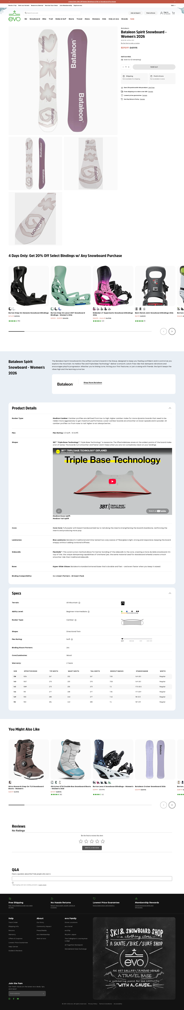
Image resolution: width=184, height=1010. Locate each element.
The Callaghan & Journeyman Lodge (76, 940)
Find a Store (150, 13)
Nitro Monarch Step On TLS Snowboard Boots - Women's (26, 788)
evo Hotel (68, 926)
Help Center (13, 946)
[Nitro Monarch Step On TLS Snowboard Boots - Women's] (29, 759)
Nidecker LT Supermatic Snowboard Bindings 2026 (113, 314)
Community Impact (44, 926)
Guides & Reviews (15, 950)
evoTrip (67, 930)
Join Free (151, 87)
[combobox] (52, 13)
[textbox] (92, 878)
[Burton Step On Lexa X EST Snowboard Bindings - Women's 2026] (71, 286)
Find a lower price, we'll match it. (104, 905)
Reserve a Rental (37, 5)
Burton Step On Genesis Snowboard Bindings (29, 313)
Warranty (12, 934)
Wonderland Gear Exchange (76, 949)
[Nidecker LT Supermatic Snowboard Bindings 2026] (113, 286)
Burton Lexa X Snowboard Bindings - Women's (113, 786)
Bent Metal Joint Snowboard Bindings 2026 (154, 313)
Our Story (40, 922)
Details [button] (150, 91)
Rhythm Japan (70, 934)
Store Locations (71, 922)
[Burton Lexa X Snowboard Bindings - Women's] (113, 759)
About (40, 918)
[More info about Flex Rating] (72, 639)
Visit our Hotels (23, 5)
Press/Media (42, 930)
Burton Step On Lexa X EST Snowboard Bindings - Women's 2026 (68, 314)
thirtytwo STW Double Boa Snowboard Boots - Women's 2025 (71, 788)
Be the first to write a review (130, 43)
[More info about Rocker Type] (75, 620)
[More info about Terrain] (79, 603)
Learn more (42, 885)
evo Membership (43, 934)
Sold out (154, 67)
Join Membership (66, 5)
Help (11, 918)
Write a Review (92, 848)
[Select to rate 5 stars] (102, 841)
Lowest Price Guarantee (18, 942)
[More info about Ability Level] (88, 612)
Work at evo (41, 938)
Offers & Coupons (15, 938)
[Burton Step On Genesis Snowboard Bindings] (29, 286)
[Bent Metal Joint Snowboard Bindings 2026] (155, 286)
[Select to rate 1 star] (80, 841)
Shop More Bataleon (93, 382)
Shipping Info (14, 926)
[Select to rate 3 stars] (91, 841)
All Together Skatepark (74, 945)
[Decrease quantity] (123, 67)
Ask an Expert (135, 13)
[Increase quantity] (129, 67)
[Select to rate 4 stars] (97, 841)
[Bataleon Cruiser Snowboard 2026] (155, 759)
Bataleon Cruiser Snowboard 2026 (150, 786)
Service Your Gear (51, 5)
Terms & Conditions (105, 1003)
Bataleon (125, 28)
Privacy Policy (92, 1003)
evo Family (70, 918)
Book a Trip (13, 5)
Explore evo (78, 5)
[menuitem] (25, 19)
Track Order (13, 922)
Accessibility (118, 1003)
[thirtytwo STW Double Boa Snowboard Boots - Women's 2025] (71, 759)
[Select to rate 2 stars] (86, 841)
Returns (12, 930)
